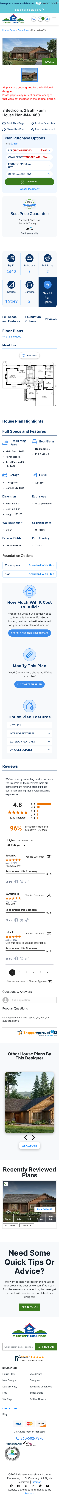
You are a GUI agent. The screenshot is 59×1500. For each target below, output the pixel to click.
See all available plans (28, 9)
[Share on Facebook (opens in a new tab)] (16, 881)
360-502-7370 (31, 1438)
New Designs (9, 1380)
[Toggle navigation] (54, 19)
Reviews (51, 319)
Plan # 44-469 (44, 1209)
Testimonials (36, 1392)
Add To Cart (32, 182)
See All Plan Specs (47, 298)
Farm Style (23, 30)
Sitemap (36, 1482)
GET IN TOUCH (30, 1307)
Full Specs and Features (11, 319)
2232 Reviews (20, 817)
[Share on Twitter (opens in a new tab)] (22, 881)
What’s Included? (29, 188)
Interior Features (22, 733)
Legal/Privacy (9, 1386)
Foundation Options (33, 319)
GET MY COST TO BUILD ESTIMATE (29, 633)
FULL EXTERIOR (10, 1225)
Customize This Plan (29, 684)
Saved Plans (36, 1373)
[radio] (42, 804)
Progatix (30, 1493)
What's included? (12, 336)
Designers (35, 1380)
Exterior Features (22, 741)
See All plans (29, 1145)
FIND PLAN (48, 1346)
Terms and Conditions (41, 1386)
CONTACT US (9, 1408)
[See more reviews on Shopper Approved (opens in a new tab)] (27, 881)
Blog (4, 1414)
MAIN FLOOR (27, 1225)
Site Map (7, 1399)
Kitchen (15, 725)
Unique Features (21, 749)
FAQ (4, 1392)
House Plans (9, 30)
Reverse (49, 61)
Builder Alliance (38, 1399)
